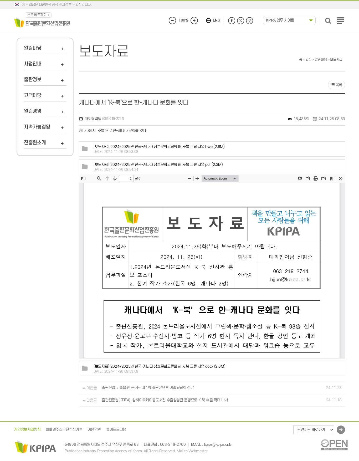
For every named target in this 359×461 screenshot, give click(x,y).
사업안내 (33, 64)
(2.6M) (159, 366)
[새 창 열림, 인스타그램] (249, 20)
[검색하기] (328, 20)
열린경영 (33, 111)
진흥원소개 (35, 143)
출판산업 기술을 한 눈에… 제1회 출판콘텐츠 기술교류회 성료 (148, 388)
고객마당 (33, 95)
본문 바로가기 (37, 15)
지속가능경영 (37, 127)
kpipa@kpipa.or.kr (218, 444)
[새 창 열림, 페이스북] (231, 20)
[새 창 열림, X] (240, 20)
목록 (338, 85)
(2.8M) (159, 147)
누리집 (307, 60)
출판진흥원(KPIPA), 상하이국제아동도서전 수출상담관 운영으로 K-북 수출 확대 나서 (165, 400)
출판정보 (33, 80)
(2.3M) (158, 164)
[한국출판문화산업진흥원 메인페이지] (42, 22)
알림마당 (33, 48)
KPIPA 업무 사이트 (280, 20)
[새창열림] (334, 445)
